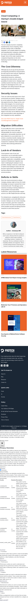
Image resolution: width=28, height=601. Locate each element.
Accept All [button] (10, 439)
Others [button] (1, 591)
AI (1, 394)
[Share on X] (7, 42)
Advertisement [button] (3, 581)
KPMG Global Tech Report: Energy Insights (14, 277)
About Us (3, 374)
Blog (2, 376)
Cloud (2, 391)
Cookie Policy (4, 405)
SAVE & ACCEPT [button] (4, 600)
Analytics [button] (2, 570)
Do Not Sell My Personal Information (9, 411)
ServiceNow (24, 302)
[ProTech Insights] (2, 365)
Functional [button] (2, 549)
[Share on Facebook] (4, 42)
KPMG (25, 275)
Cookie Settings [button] (4, 439)
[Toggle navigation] (25, 2)
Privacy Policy (4, 417)
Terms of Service (5, 419)
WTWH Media (24, 331)
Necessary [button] (2, 468)
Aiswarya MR (5, 40)
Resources (3, 379)
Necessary (4, 470)
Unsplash (23, 37)
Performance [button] (3, 560)
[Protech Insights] (8, 351)
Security (3, 396)
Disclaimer (3, 414)
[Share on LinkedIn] (9, 42)
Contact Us (3, 382)
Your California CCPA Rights (7, 408)
